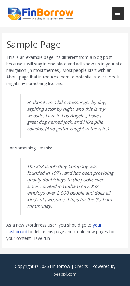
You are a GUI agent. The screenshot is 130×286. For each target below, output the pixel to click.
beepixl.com (65, 274)
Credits (81, 266)
